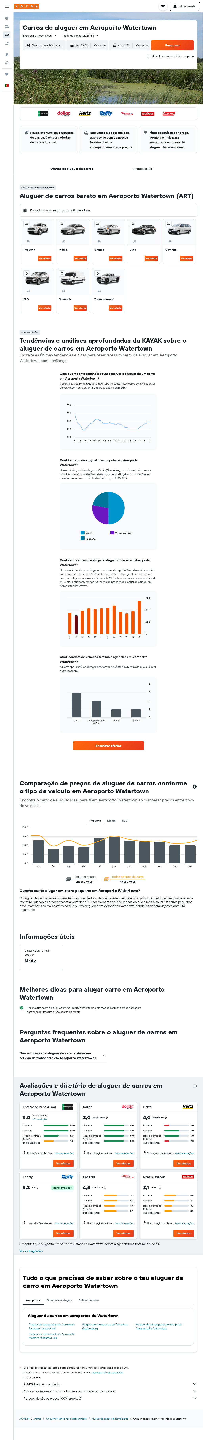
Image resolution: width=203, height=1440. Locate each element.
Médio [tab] (111, 820)
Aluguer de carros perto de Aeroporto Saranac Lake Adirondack (159, 1326)
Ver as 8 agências (31, 1251)
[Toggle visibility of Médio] (86, 533)
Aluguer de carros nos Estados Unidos (66, 1418)
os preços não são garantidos (107, 1372)
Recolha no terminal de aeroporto (173, 56)
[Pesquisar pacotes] (7, 43)
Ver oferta (45, 258)
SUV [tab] (124, 820)
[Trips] (7, 74)
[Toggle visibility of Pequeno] (88, 538)
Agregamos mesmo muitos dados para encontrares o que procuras (70, 1391)
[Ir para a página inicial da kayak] (26, 6)
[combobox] (39, 36)
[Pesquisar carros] (7, 35)
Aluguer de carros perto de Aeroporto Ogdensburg (105, 1326)
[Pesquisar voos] (7, 18)
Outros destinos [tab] (88, 1300)
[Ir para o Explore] (7, 55)
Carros (37, 1418)
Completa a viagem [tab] (59, 1300)
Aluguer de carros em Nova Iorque (110, 1418)
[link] (108, 745)
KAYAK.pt (24, 1418)
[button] (6, 6)
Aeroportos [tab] (33, 1300)
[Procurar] (7, 27)
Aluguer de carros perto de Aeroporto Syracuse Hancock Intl (52, 1326)
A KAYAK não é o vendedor (42, 1384)
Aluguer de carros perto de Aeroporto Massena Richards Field (52, 1336)
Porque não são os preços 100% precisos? (52, 1398)
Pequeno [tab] (95, 820)
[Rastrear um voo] (7, 63)
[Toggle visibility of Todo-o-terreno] (121, 533)
